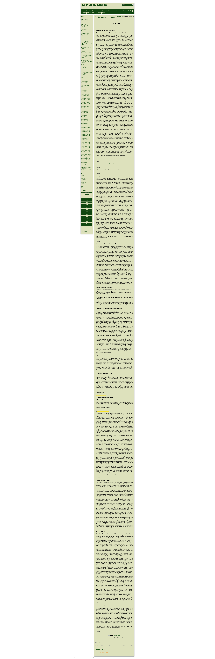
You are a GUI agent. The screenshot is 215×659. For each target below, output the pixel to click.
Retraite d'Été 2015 (84, 118)
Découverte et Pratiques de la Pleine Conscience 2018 (86, 40)
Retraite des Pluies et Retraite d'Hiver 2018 (86, 109)
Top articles (101, 657)
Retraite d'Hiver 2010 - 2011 (86, 127)
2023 (87, 204)
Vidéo (82, 186)
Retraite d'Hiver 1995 (85, 124)
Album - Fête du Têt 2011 (85, 20)
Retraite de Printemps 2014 (86, 103)
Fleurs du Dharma (117, 635)
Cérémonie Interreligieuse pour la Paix (86, 35)
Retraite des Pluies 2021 (85, 107)
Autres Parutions (84, 29)
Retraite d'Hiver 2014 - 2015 (86, 132)
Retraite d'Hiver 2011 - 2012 (86, 128)
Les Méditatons (83, 67)
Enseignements (83, 179)
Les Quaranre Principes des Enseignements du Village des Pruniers (86, 70)
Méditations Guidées (84, 82)
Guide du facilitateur (84, 49)
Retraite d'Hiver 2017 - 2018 (86, 136)
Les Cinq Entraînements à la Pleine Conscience (86, 62)
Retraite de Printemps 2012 (86, 102)
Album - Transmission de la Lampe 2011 (85, 26)
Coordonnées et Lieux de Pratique (116, 10)
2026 (87, 199)
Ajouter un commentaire (104, 652)
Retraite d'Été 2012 (84, 114)
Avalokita (82, 30)
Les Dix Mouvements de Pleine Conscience (86, 64)
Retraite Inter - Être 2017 (85, 159)
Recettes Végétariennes (85, 94)
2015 (87, 218)
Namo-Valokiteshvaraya (114, 163)
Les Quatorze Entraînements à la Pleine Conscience (86, 73)
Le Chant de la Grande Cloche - (86, 55)
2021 (87, 207)
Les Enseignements (84, 66)
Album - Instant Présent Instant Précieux (86, 22)
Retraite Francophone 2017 (85, 150)
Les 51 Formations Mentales (86, 58)
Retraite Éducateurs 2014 (85, 138)
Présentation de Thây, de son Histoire (86, 88)
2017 (87, 214)
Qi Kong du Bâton (84, 91)
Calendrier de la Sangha (89, 10)
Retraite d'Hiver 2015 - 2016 (86, 134)
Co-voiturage (84, 12)
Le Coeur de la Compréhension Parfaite (86, 57)
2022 (87, 205)
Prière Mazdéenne (84, 90)
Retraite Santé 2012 (84, 162)
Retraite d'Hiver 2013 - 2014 (86, 131)
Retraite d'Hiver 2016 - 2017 (86, 135)
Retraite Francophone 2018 (85, 151)
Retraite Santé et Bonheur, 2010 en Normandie (86, 164)
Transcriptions (83, 182)
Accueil (83, 10)
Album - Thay (83, 24)
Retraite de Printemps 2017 (86, 105)
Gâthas (82, 48)
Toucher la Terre (84, 178)
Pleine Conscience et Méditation (86, 86)
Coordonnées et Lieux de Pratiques (85, 37)
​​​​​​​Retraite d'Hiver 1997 (85, 126)
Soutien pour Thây (84, 232)
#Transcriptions (99, 642)
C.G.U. (117, 657)
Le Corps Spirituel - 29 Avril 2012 (105, 17)
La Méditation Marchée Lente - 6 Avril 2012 (103, 645)
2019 (87, 211)
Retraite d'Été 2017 (84, 120)
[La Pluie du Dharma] (81, 4)
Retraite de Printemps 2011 (86, 101)
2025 (87, 200)
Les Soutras (83, 74)
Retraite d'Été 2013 (84, 115)
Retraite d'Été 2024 (84, 123)
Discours (82, 45)
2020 (87, 209)
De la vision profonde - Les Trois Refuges (86, 44)
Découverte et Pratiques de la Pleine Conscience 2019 (86, 42)
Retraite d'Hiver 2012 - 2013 (86, 130)
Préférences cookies (136, 657)
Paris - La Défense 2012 (85, 85)
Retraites (82, 175)
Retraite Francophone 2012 (85, 143)
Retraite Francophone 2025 (127, 10)
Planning (82, 183)
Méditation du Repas (84, 81)
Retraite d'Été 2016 (84, 119)
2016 (87, 216)
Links (82, 77)
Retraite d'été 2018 (84, 122)
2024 (87, 202)
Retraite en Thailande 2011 (85, 139)
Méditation (83, 187)
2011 (87, 225)
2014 (87, 219)
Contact (103, 12)
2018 (87, 212)
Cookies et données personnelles (125, 657)
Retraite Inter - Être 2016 (85, 158)
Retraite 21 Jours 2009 (85, 95)
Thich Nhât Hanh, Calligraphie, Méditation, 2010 (86, 168)
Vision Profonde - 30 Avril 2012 (127, 645)
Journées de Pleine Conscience (86, 52)
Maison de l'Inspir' (84, 231)
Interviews (83, 51)
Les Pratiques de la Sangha (85, 68)
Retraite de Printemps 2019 (86, 106)
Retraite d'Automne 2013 (85, 99)
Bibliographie (107, 10)
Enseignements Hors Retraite (86, 47)
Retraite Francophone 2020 (85, 154)
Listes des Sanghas (84, 78)
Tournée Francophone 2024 (99, 10)
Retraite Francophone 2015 (85, 147)
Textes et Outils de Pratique (86, 166)
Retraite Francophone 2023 (91, 12)
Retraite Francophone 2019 (85, 153)
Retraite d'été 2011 (84, 112)
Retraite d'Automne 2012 (85, 98)
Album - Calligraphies (84, 19)
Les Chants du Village (84, 60)
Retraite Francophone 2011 (85, 142)
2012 (87, 223)
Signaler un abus (112, 657)
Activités (82, 18)
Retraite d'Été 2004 (84, 111)
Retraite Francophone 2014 (85, 146)
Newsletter (99, 12)
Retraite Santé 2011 (84, 161)
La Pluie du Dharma (94, 4)
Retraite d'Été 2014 (84, 116)
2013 (87, 221)
